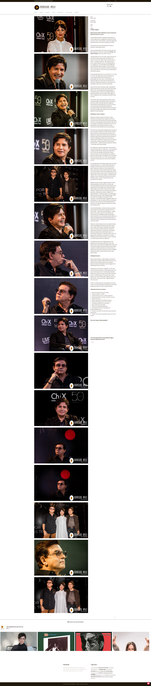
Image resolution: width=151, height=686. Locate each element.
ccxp (98, 669)
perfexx (97, 673)
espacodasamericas (94, 669)
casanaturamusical (107, 673)
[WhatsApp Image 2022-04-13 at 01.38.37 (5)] (61, 389)
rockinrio (100, 673)
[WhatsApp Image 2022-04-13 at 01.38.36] (61, 202)
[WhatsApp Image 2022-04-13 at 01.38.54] (61, 613)
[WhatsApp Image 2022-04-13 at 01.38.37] (61, 576)
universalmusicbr (111, 667)
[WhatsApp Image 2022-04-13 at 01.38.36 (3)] (61, 165)
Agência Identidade (84, 684)
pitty (106, 669)
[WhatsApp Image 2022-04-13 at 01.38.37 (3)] (61, 314)
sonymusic (102, 669)
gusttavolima (98, 671)
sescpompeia (109, 671)
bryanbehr (96, 667)
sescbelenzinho (95, 676)
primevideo (111, 676)
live (101, 676)
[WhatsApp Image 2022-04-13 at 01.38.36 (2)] (61, 127)
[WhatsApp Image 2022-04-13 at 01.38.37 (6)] (61, 426)
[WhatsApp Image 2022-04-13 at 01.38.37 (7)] (61, 464)
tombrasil (110, 675)
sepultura (114, 675)
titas (105, 671)
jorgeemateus (110, 669)
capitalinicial (92, 667)
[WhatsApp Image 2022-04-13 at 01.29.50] (61, 53)
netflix (93, 674)
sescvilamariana (93, 678)
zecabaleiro (93, 671)
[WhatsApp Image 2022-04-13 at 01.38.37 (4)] (61, 352)
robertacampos (98, 675)
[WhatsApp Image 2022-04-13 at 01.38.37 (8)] (61, 501)
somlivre (102, 671)
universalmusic (93, 673)
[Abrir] (18, 650)
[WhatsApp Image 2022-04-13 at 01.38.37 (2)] (61, 277)
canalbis (103, 676)
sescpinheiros (106, 675)
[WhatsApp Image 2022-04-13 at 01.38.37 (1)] (61, 239)
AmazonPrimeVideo (103, 667)
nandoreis (107, 676)
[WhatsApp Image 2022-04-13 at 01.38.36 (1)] (61, 90)
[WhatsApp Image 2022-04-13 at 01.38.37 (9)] (61, 539)
